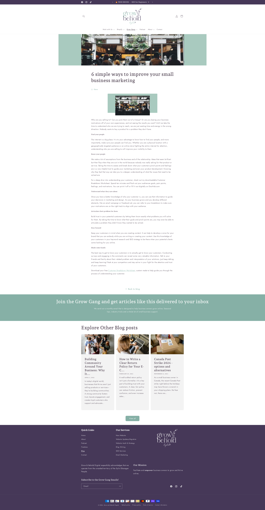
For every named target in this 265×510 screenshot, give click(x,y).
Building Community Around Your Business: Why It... (95, 366)
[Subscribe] (119, 486)
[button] (83, 16)
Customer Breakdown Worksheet (121, 270)
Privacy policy (136, 505)
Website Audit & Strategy (125, 443)
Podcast (84, 443)
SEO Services (121, 451)
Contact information (161, 505)
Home (83, 435)
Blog (83, 451)
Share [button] (96, 89)
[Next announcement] (152, 2)
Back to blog (134, 289)
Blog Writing (120, 447)
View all (132, 418)
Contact (84, 455)
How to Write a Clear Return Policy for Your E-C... (131, 364)
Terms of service (148, 505)
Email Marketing (122, 455)
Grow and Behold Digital (111, 505)
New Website (121, 435)
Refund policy (126, 505)
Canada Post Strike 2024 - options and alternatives (163, 364)
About (83, 439)
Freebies (84, 447)
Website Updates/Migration (126, 439)
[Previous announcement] (112, 2)
